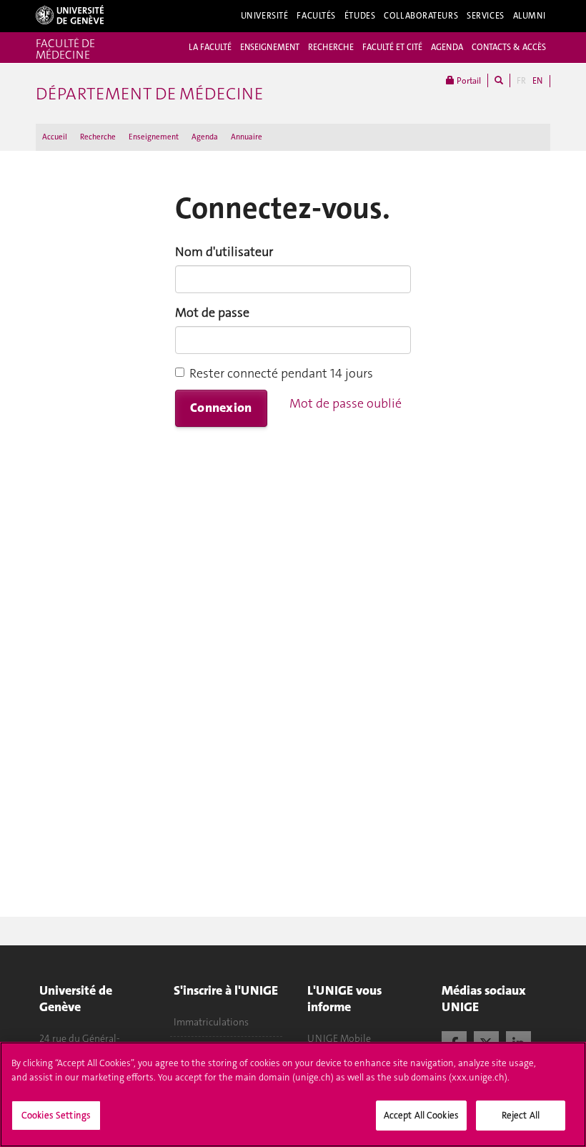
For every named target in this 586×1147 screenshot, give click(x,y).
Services (486, 15)
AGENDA (447, 47)
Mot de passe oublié (345, 403)
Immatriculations (211, 1021)
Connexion (221, 407)
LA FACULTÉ (210, 47)
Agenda (205, 137)
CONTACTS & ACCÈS (509, 47)
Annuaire (246, 137)
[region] (293, 1094)
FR (521, 81)
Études (359, 15)
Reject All (521, 1115)
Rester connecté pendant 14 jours (281, 373)
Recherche (98, 137)
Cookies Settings (56, 1115)
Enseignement (154, 137)
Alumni (529, 15)
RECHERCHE (331, 47)
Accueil (54, 137)
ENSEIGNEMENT (269, 47)
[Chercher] (499, 80)
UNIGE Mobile (339, 1038)
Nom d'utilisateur (224, 251)
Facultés (316, 15)
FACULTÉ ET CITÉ (392, 47)
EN (537, 81)
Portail (468, 81)
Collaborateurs (421, 15)
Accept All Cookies (421, 1115)
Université (265, 15)
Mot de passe (212, 312)
